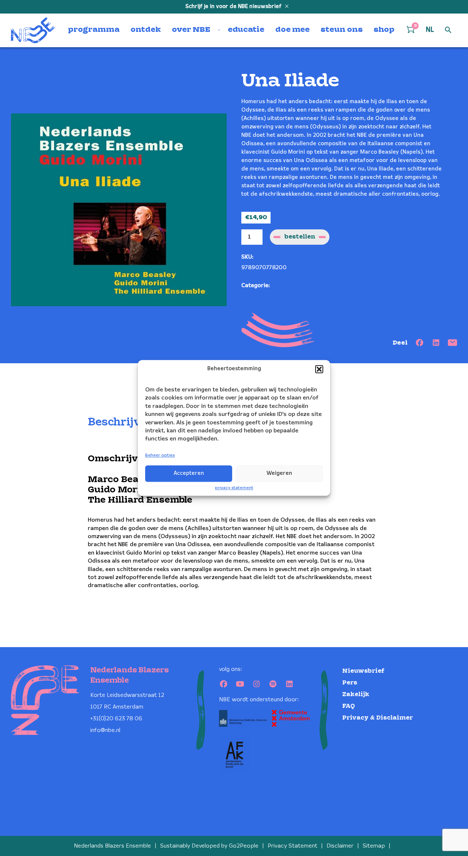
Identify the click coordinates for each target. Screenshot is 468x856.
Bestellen (299, 237)
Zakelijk (355, 694)
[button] (319, 369)
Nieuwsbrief (363, 671)
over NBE (191, 30)
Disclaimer (340, 846)
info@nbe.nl (105, 730)
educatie (246, 30)
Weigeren (279, 473)
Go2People (243, 846)
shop (384, 30)
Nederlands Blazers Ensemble (112, 846)
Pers (349, 683)
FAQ (348, 706)
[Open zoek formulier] (448, 30)
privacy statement (234, 488)
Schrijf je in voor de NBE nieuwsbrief (234, 6)
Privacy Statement (292, 846)
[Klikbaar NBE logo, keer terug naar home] (33, 30)
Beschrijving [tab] (123, 422)
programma (94, 30)
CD (275, 285)
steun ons (342, 30)
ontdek (146, 30)
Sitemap (374, 846)
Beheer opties (160, 455)
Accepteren (189, 473)
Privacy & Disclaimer (377, 718)
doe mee (292, 30)
